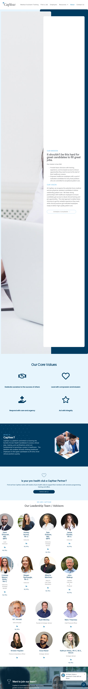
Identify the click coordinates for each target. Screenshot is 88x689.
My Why (4, 550)
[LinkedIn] (4, 547)
